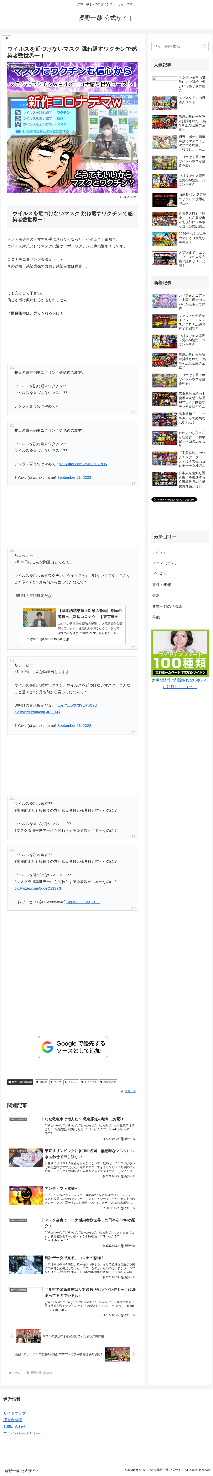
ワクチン (73, 1081)
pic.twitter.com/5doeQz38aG (37, 888)
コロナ (43, 1081)
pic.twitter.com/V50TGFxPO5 (83, 464)
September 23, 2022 (74, 477)
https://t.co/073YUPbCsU (76, 705)
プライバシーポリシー (22, 1433)
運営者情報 (12, 1420)
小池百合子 (90, 1081)
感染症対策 (109, 1081)
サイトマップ (14, 1413)
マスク (57, 1081)
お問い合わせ (14, 1427)
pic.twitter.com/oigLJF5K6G (37, 712)
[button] (204, 46)
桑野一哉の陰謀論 (22, 1081)
